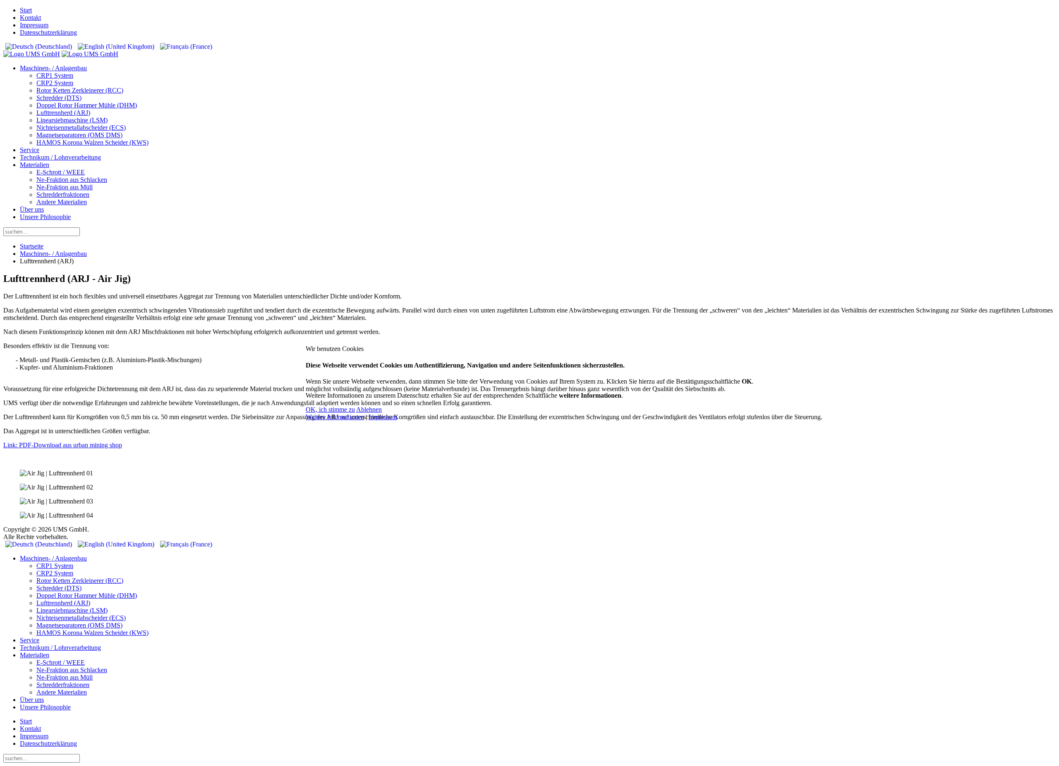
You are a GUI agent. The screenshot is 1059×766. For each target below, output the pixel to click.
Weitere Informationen (335, 416)
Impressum (383, 416)
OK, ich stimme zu (330, 409)
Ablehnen (369, 409)
